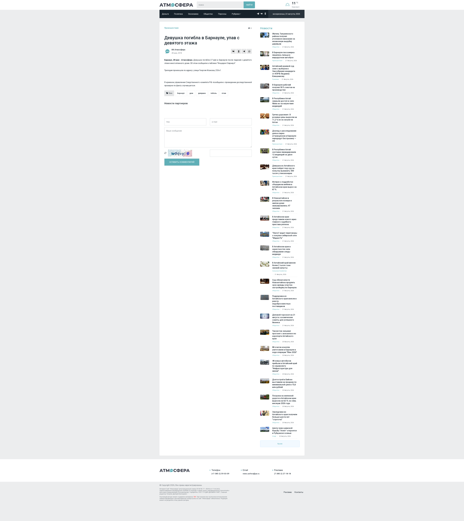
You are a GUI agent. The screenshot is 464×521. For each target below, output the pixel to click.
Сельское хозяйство (279, 271)
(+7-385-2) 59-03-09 (220, 474)
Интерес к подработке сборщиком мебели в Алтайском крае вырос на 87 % (284, 186)
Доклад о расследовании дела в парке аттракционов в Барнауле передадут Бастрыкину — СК (284, 136)
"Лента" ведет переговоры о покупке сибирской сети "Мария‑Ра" (284, 235)
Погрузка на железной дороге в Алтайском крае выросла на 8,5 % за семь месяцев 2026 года (284, 399)
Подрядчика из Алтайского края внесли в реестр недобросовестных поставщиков (284, 301)
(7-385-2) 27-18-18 (282, 474)
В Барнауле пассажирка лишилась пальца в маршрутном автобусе (283, 55)
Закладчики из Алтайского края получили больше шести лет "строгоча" (284, 416)
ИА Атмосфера (176, 5)
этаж (224, 93)
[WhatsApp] (249, 51)
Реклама (288, 492)
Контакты (298, 492)
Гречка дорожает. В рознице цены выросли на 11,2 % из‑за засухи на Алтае (284, 118)
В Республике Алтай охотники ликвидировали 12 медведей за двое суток (284, 153)
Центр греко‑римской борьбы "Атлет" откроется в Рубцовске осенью (284, 430)
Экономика (193, 14)
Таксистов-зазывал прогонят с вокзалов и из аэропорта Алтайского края (284, 335)
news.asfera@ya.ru (251, 474)
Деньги (165, 14)
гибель (214, 93)
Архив (279, 444)
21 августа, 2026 (288, 47)
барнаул (181, 93)
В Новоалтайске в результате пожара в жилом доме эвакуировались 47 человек (282, 203)
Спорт (274, 436)
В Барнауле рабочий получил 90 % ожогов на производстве (283, 87)
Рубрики (236, 14)
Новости (266, 28)
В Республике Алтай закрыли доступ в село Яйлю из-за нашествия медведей (283, 102)
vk (261, 13)
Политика (178, 14)
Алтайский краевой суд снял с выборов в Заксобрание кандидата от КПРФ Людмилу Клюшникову (283, 71)
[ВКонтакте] (233, 51)
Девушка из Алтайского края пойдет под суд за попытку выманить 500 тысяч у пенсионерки (283, 169)
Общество (208, 14)
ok (265, 13)
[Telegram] (244, 51)
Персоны (222, 14)
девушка (202, 93)
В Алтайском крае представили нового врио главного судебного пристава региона (284, 221)
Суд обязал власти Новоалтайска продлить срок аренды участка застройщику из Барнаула (284, 284)
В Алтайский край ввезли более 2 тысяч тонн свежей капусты (284, 265)
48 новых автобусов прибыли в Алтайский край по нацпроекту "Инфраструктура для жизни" (284, 366)
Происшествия (171, 28)
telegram (258, 13)
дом (191, 93)
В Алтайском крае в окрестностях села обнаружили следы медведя (281, 250)
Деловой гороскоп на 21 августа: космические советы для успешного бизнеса (283, 319)
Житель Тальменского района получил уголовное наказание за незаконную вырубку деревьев (283, 39)
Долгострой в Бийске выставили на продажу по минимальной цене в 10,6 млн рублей (284, 383)
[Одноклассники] (238, 51)
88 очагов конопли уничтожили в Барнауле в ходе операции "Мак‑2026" (284, 349)
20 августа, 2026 (288, 342)
